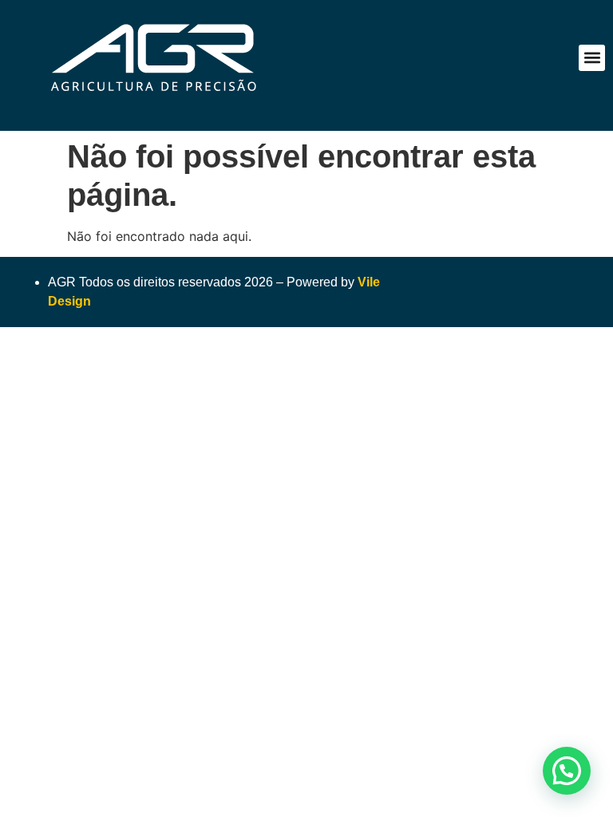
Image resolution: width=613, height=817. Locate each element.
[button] (592, 58)
